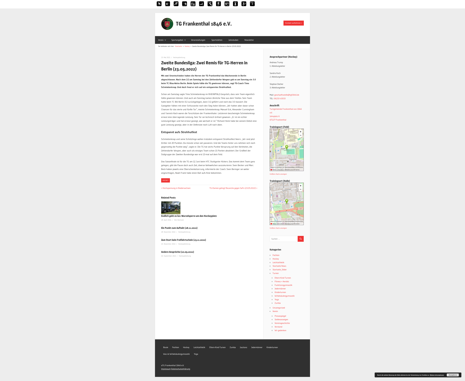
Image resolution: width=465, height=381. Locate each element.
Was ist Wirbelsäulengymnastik (176, 354)
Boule (165, 347)
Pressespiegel (280, 316)
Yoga (277, 299)
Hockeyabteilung (179, 57)
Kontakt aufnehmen (293, 23)
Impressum (166, 369)
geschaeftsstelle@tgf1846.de (286, 94)
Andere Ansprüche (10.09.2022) (177, 251)
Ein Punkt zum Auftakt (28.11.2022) (179, 227)
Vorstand (278, 326)
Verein (160, 40)
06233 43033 (280, 98)
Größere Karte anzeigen (278, 174)
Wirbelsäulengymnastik (285, 296)
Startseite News (279, 266)
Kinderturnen (280, 292)
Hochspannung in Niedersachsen (176, 188)
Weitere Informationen (437, 375)
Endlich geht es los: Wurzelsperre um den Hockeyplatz (189, 215)
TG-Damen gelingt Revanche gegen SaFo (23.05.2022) (232, 188)
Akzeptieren (453, 375)
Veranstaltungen (198, 40)
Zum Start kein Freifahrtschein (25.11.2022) (183, 239)
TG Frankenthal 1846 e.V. (204, 23)
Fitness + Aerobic (282, 281)
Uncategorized (279, 307)
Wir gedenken (280, 330)
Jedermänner (280, 288)
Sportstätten (216, 40)
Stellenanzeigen (281, 319)
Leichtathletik (278, 262)
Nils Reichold (179, 220)
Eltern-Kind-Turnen (283, 277)
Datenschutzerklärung (180, 369)
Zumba (278, 303)
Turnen (276, 273)
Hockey (166, 180)
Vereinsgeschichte (282, 323)
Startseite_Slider (280, 269)
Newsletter (249, 40)
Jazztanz (243, 347)
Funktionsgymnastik (283, 285)
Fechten (276, 255)
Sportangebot (177, 40)
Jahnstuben (233, 40)
